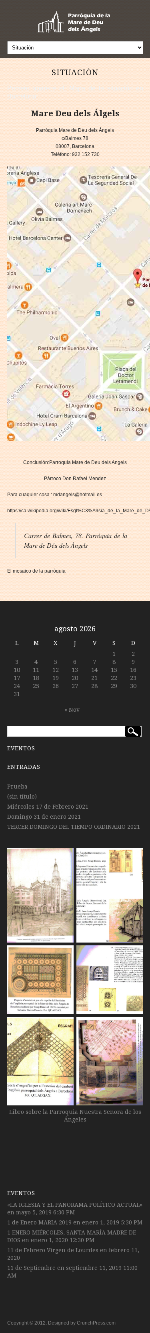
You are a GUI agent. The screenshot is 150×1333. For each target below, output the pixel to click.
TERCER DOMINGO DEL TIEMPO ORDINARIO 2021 (73, 827)
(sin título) (22, 796)
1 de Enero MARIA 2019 (39, 1222)
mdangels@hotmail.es (77, 494)
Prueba (17, 786)
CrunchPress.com (96, 1323)
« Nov (72, 710)
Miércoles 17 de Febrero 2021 (47, 806)
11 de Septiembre (31, 1268)
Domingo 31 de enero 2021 (44, 816)
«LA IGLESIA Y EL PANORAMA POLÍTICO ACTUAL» (74, 1205)
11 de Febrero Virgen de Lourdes (52, 1250)
